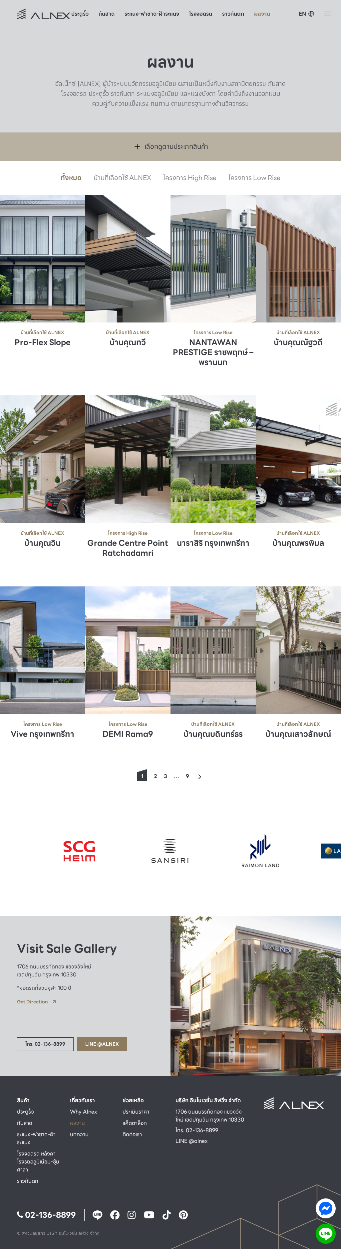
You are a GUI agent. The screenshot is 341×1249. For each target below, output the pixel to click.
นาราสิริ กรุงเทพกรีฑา (213, 543)
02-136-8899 (49, 1215)
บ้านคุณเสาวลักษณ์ (298, 734)
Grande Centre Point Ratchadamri (127, 548)
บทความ (79, 1134)
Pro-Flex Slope (43, 342)
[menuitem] (306, 14)
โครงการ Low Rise (254, 177)
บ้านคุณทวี (128, 342)
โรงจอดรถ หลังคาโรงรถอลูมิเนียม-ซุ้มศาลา (38, 1161)
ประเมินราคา (136, 1112)
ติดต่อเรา (132, 1134)
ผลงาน (262, 14)
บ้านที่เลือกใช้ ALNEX (122, 177)
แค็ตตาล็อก (135, 1123)
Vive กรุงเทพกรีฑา (42, 734)
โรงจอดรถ (200, 14)
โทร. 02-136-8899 (196, 1130)
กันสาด (107, 14)
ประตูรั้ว (80, 14)
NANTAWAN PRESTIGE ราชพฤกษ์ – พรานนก (213, 352)
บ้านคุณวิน (42, 543)
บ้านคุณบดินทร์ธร (213, 734)
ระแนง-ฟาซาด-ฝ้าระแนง (152, 14)
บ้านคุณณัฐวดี (298, 342)
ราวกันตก (233, 14)
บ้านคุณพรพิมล (298, 543)
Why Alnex (83, 1112)
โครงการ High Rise (189, 177)
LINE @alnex (191, 1141)
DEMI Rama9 (128, 734)
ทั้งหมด (71, 177)
